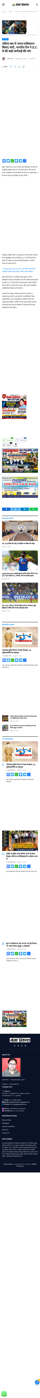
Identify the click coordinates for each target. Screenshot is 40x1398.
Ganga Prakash (7, 1164)
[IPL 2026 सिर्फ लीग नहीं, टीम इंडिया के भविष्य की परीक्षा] (20, 531)
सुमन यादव (10, 58)
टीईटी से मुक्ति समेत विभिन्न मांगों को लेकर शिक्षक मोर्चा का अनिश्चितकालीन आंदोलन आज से (22, 856)
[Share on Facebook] (11, 67)
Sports (5, 39)
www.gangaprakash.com (18, 1104)
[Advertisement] (20, 96)
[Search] (37, 4)
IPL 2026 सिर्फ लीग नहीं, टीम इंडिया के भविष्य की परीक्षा (18, 543)
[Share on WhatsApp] (19, 67)
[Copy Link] (23, 67)
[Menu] (3, 4)
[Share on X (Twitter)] (15, 67)
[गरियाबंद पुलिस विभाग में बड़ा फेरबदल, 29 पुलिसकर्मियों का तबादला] (20, 637)
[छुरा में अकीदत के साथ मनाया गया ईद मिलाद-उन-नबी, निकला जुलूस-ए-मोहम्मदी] (5, 728)
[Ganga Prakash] (21, 4)
